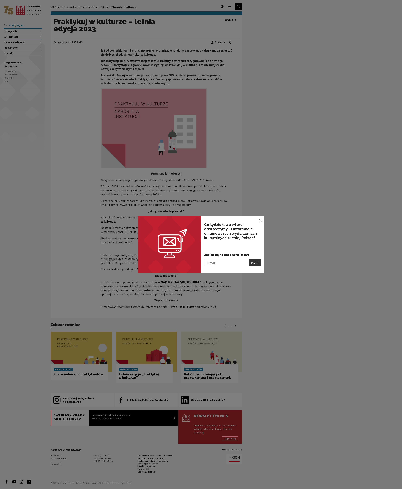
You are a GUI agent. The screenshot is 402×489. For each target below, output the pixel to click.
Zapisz (255, 262)
